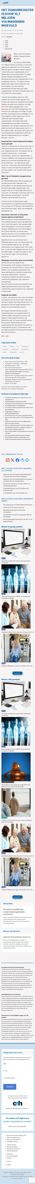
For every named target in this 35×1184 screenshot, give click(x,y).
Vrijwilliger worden (12, 1141)
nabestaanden (25, 349)
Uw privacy (20, 1178)
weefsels (5, 346)
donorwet (4, 109)
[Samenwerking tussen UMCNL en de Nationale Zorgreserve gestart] (16, 578)
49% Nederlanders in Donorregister (15, 405)
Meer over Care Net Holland (14, 1135)
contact (13, 1039)
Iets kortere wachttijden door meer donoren (17, 435)
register (5, 352)
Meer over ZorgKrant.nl (13, 1137)
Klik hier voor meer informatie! (17, 1126)
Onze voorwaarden (12, 1156)
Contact (9, 1158)
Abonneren (9, 1086)
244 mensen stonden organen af (14, 429)
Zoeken (9, 1164)
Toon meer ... (17, 673)
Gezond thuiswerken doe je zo (17, 937)
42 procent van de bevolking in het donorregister (19, 403)
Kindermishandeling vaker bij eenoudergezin (18, 439)
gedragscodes (16, 1037)
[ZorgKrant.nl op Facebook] (17, 460)
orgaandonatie (15, 349)
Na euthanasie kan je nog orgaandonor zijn (17, 437)
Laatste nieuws (11, 1144)
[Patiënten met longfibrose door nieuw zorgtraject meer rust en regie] (16, 802)
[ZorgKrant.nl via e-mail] (27, 460)
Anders (9, 37)
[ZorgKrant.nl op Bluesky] (22, 460)
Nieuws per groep (12, 1147)
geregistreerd (25, 346)
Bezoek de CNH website (13, 1108)
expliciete (21, 352)
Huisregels (19, 1176)
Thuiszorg (4, 818)
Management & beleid (7, 782)
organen (12, 346)
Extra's (9, 1161)
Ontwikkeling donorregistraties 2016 (15, 401)
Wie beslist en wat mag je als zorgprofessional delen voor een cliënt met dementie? (15, 785)
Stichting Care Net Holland (19, 1172)
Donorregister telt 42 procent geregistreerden (18, 415)
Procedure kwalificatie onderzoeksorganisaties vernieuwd (14, 911)
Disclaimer (5, 1176)
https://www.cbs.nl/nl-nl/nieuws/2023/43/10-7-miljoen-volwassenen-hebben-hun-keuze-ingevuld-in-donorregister (19, 371)
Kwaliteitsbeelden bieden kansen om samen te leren (17, 632)
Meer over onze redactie (14, 1139)
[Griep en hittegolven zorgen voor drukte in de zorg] (16, 648)
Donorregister (13, 352)
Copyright (12, 1176)
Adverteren (10, 1154)
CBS (7, 336)
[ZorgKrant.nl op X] (12, 460)
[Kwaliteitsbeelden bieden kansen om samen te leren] (16, 614)
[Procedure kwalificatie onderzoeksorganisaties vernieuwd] (16, 543)
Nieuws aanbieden (12, 1150)
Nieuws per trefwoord (13, 1148)
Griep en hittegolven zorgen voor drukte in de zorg (16, 666)
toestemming (6, 349)
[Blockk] (5, 2)
